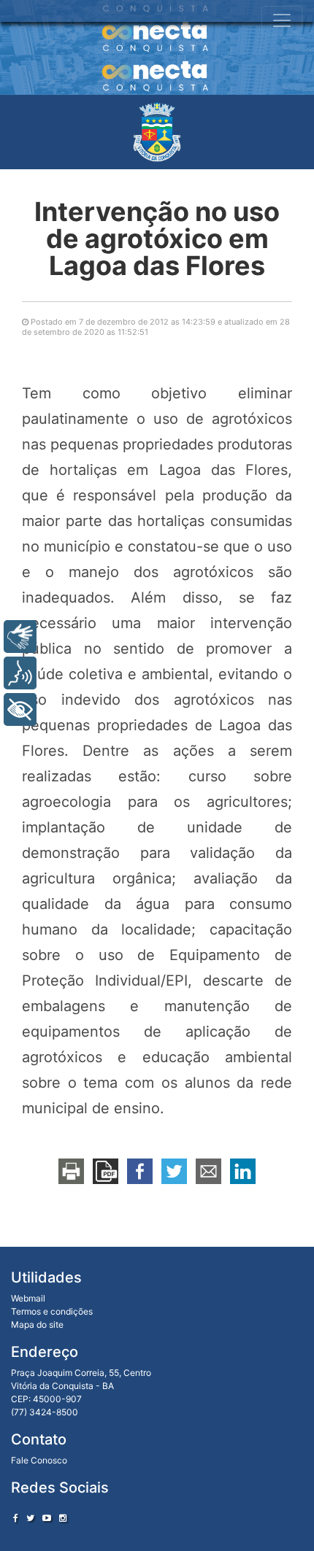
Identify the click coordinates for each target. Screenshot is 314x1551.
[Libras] (20, 636)
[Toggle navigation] (281, 20)
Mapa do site (37, 1324)
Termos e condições (52, 1311)
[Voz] (20, 673)
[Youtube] (46, 1517)
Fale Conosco (39, 1460)
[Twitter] (30, 1517)
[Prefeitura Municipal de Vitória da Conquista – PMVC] (157, 132)
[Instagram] (62, 1517)
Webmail (28, 1298)
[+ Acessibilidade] (20, 709)
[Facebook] (15, 1517)
